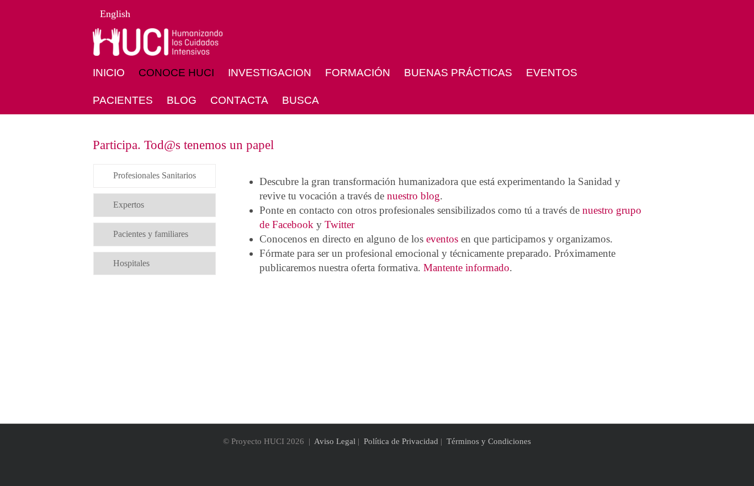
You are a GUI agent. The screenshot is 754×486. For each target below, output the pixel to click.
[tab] (154, 176)
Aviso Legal (334, 441)
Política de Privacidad (401, 441)
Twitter (339, 224)
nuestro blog (413, 196)
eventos (442, 239)
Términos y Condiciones (489, 441)
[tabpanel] (439, 225)
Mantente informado (466, 267)
